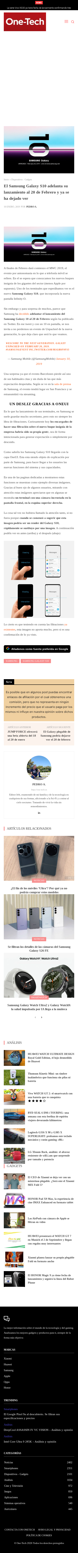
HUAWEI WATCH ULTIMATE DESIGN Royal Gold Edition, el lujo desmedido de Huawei (51, 1058)
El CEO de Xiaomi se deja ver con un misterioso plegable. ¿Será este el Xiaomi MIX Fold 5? (51, 1181)
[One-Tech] (25, 21)
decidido (24, 313)
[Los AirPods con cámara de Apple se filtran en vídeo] (14, 1220)
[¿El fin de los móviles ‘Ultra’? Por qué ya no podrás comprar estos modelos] (39, 858)
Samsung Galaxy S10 (36, 661)
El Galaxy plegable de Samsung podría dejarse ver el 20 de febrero (55, 735)
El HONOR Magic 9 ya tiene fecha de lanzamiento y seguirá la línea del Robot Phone (51, 1279)
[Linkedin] (39, 812)
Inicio (6, 179)
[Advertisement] (39, 81)
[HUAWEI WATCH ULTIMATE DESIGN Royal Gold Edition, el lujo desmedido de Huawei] (14, 1058)
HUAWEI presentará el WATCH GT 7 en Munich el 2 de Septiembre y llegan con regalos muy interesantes (50, 1240)
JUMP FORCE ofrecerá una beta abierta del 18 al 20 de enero (22, 735)
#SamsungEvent (17, 349)
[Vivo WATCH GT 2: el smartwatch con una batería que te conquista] (14, 1097)
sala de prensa (62, 384)
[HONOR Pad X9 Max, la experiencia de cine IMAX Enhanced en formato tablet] (14, 1201)
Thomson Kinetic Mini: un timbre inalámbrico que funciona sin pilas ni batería (49, 1077)
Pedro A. (31, 207)
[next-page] (41, 1017)
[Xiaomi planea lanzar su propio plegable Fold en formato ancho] (14, 1260)
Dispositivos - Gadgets (21, 179)
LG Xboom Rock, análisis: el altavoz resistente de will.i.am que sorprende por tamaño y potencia (49, 1156)
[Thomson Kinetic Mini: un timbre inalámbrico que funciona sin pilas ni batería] (14, 1077)
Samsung (11, 661)
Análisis (8, 1424)
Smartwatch (39, 997)
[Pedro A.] (39, 768)
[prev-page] (35, 1017)
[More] (67, 216)
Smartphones (11, 1409)
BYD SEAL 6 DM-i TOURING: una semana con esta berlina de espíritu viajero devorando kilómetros (48, 1116)
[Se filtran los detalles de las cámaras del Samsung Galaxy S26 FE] (39, 916)
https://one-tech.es (39, 789)
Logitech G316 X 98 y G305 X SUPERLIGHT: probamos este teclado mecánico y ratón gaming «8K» (50, 1136)
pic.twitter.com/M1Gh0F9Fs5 (49, 349)
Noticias (39, 880)
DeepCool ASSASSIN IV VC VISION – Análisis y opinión (38, 1429)
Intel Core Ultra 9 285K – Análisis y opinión (30, 1441)
